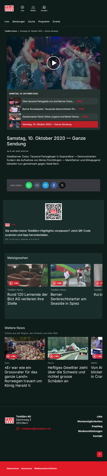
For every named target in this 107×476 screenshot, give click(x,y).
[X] (62, 185)
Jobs (99, 416)
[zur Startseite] (9, 8)
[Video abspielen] (53, 63)
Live (7, 21)
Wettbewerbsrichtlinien (45, 468)
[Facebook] (54, 185)
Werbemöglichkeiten (89, 421)
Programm (43, 21)
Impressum (26, 468)
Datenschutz (13, 468)
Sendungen (18, 21)
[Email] (45, 185)
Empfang (97, 426)
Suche (31, 21)
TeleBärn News (11, 31)
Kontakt (97, 436)
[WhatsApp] (28, 185)
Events (56, 21)
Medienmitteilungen (90, 431)
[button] (37, 185)
